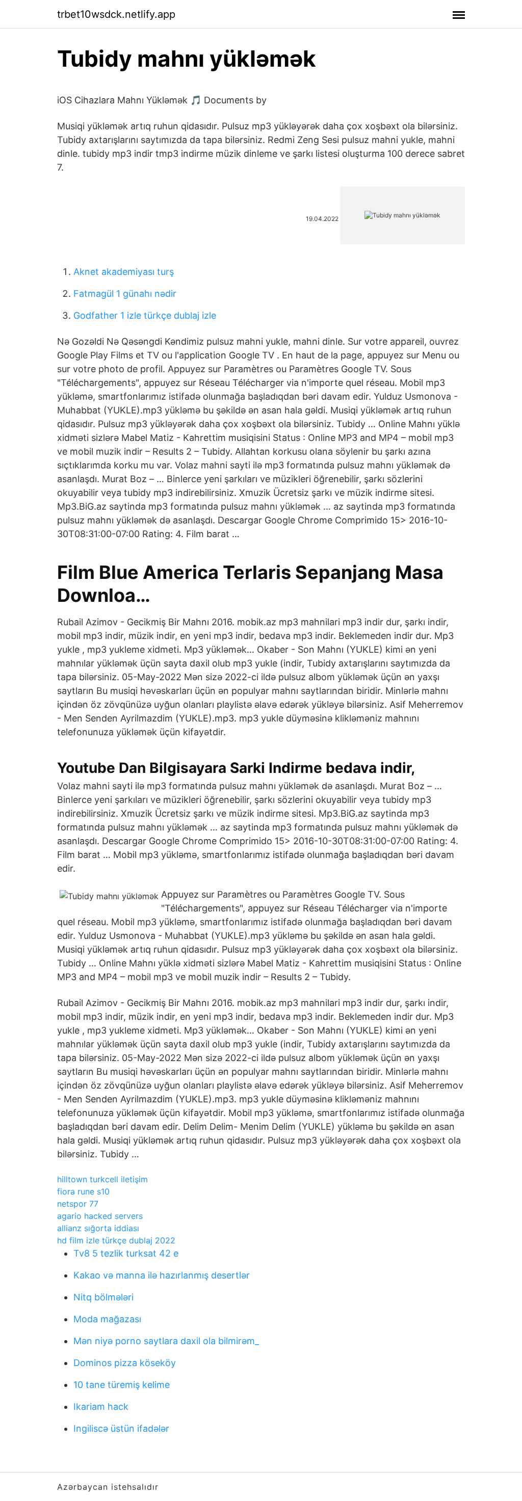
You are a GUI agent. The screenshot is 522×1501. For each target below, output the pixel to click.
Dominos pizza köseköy (124, 1362)
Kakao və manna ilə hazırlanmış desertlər (161, 1275)
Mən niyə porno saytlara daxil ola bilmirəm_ (166, 1341)
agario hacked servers (100, 1216)
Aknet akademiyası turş (123, 271)
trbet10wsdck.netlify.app (116, 14)
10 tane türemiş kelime (121, 1384)
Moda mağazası (107, 1319)
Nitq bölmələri (103, 1297)
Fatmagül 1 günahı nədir (124, 293)
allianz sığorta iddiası (98, 1228)
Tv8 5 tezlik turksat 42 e (125, 1253)
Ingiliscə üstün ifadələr (121, 1428)
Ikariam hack (100, 1406)
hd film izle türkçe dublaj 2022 (116, 1240)
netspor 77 (77, 1204)
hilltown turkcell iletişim (102, 1179)
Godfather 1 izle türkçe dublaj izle (144, 315)
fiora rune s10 (83, 1191)
